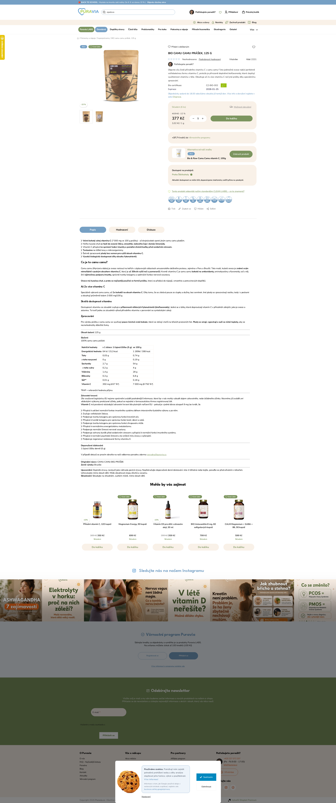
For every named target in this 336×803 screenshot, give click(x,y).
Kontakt (83, 772)
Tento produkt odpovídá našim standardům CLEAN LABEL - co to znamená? (208, 191)
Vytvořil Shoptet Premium (244, 800)
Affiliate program (178, 758)
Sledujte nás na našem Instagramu (171, 571)
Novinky (219, 22)
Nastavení (146, 797)
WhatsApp (229, 772)
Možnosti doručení (242, 107)
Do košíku (231, 118)
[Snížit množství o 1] (193, 118)
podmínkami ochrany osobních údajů (121, 724)
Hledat (179, 12)
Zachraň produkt (237, 22)
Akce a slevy (203, 22)
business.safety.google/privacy (157, 789)
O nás (82, 758)
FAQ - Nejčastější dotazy (90, 762)
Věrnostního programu (199, 137)
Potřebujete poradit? (205, 12)
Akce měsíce (130, 758)
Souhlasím (208, 777)
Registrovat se (152, 655)
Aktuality (83, 775)
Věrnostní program (88, 779)
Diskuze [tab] (151, 229)
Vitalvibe (233, 59)
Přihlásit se (183, 655)
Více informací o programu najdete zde (168, 666)
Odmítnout (206, 786)
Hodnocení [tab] (122, 229)
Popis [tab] (93, 229)
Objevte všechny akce (156, 2)
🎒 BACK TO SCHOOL (88, 2)
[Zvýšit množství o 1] (203, 118)
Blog (254, 22)
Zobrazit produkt (241, 154)
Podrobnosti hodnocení (210, 59)
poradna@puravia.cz (156, 454)
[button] (97, 548)
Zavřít (186, 212)
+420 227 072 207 (232, 758)
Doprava (177, 96)
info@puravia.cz (230, 765)
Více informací (151, 779)
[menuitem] (86, 29)
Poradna (83, 765)
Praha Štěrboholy (180, 174)
